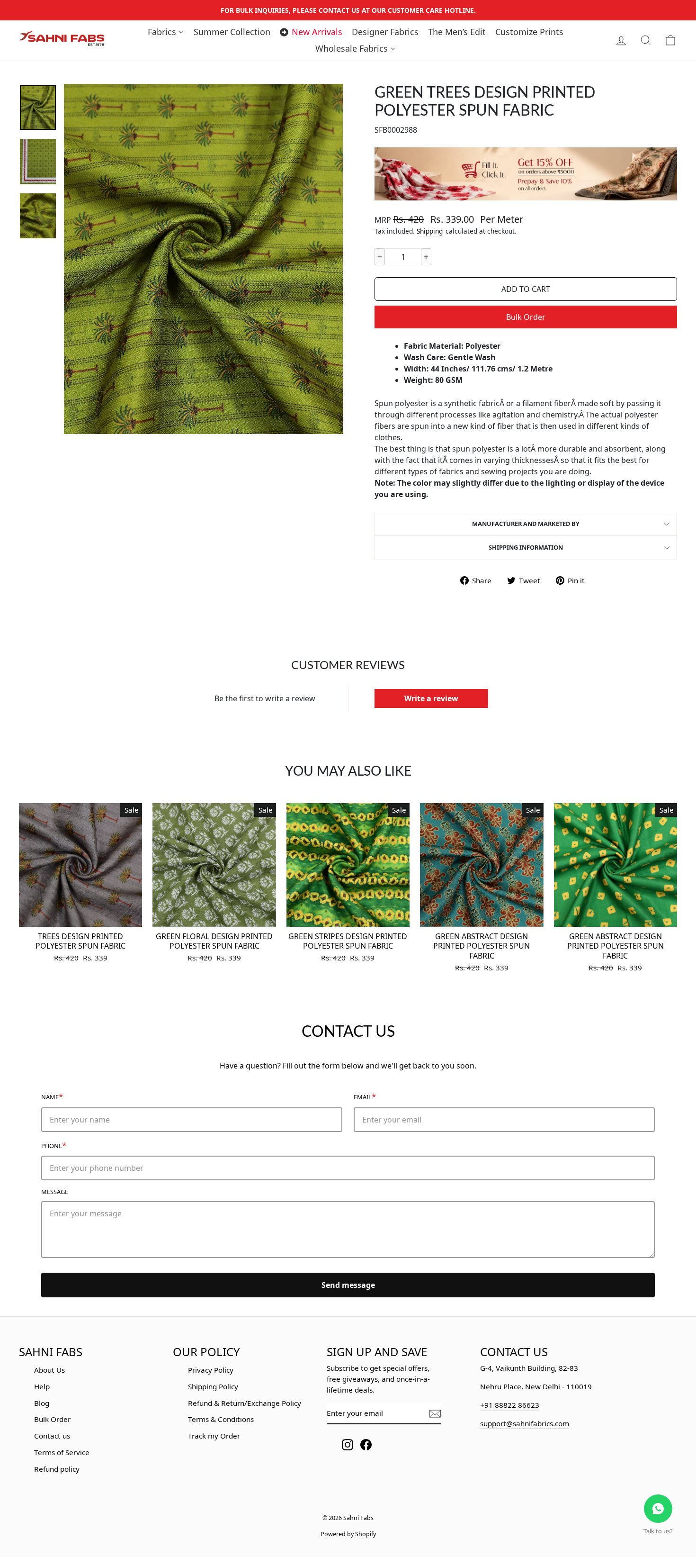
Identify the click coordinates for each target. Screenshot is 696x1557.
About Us (49, 1370)
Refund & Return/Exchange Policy (244, 1403)
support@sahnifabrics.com (524, 1423)
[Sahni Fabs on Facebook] (366, 1444)
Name (52, 1096)
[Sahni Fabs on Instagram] (347, 1444)
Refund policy (57, 1469)
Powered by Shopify (348, 1534)
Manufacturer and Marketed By (526, 523)
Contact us (52, 1435)
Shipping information (526, 547)
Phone (53, 1145)
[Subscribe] (435, 1414)
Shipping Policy (213, 1386)
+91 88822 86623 (509, 1405)
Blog (41, 1403)
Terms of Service (61, 1452)
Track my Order (214, 1435)
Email (365, 1096)
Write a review (431, 698)
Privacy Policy (210, 1370)
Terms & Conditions (221, 1419)
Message (54, 1191)
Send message (348, 1285)
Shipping (430, 230)
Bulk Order (525, 317)
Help (42, 1386)
